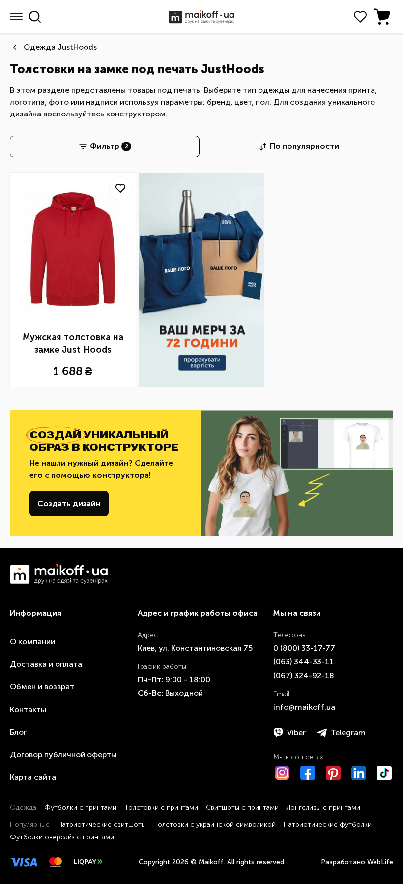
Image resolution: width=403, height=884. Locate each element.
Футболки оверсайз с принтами (62, 837)
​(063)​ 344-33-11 (303, 661)
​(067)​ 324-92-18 (303, 675)
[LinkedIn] (359, 773)
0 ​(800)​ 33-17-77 (304, 648)
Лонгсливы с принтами (323, 807)
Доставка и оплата (46, 664)
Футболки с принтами (80, 807)
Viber (296, 732)
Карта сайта (33, 777)
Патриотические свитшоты (102, 824)
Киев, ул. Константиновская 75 (195, 648)
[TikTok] (384, 773)
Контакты (28, 709)
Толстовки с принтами (161, 807)
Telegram (348, 732)
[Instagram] (282, 773)
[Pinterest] (333, 773)
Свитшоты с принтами (242, 807)
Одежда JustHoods (60, 47)
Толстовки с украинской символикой (215, 824)
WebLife (380, 862)
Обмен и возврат (42, 686)
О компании (32, 641)
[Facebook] (308, 773)
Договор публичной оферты (63, 754)
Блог (18, 732)
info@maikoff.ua (304, 707)
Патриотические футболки (328, 824)
